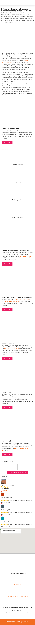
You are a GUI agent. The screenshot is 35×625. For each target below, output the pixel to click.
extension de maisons (22, 300)
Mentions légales (10, 621)
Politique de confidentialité (17, 623)
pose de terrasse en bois (12, 301)
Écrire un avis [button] (4, 490)
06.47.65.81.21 (17, 585)
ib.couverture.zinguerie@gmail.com (17, 596)
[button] (33, 2)
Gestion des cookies (22, 621)
